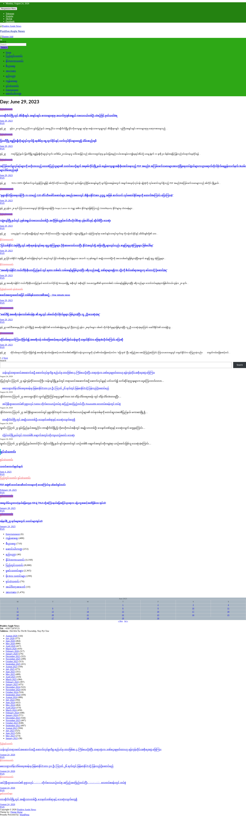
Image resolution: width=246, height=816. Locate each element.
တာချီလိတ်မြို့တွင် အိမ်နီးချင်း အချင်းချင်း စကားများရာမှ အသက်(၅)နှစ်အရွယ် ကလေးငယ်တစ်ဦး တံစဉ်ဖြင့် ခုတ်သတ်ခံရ (58, 115)
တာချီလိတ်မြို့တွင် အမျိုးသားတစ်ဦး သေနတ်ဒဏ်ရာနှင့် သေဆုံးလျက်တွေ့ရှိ (38, 419)
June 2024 (10, 702)
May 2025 (10, 674)
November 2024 (13, 689)
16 (158, 612)
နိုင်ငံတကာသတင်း (14, 61)
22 (123, 615)
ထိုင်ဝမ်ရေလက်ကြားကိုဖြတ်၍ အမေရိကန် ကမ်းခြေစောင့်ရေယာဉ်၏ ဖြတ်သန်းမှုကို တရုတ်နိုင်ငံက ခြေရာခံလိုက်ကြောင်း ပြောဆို (61, 339)
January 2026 (12, 654)
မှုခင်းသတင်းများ (14, 570)
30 (158, 618)
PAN (2, 123)
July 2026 (10, 638)
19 (18, 615)
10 (193, 608)
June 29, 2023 (6, 121)
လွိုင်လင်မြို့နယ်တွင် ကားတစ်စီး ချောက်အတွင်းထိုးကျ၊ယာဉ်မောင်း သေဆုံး (38, 435)
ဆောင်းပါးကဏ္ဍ (13, 93)
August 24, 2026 (7, 754)
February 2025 (12, 682)
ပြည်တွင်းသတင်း (14, 56)
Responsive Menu (8, 9)
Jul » (126, 621)
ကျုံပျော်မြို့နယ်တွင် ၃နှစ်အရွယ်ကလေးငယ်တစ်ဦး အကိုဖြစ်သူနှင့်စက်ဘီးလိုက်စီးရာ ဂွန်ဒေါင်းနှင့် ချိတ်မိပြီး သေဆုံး (55, 220)
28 (88, 618)
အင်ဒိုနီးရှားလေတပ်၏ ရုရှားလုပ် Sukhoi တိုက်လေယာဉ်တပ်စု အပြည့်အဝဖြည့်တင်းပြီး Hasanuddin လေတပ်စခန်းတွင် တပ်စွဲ (61, 404)
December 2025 (13, 656)
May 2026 (10, 643)
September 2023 (13, 725)
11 (228, 608)
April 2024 (11, 707)
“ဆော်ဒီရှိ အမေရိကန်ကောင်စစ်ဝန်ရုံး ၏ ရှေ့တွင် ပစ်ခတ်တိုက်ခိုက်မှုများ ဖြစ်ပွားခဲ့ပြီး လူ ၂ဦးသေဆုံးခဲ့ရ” (50, 314)
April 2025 (11, 677)
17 (193, 612)
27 (53, 618)
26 (18, 618)
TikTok (9, 19)
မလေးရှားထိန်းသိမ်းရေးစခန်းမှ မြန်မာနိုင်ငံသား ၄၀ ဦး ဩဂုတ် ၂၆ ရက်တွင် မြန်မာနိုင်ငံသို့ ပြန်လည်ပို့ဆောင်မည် (55, 388)
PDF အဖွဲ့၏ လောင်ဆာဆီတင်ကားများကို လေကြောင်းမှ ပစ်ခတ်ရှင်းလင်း (33, 485)
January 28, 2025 (8, 508)
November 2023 (13, 720)
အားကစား (11, 71)
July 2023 (10, 730)
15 (123, 612)
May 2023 (10, 736)
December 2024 (13, 687)
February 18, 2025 (8, 490)
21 (88, 615)
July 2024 (10, 700)
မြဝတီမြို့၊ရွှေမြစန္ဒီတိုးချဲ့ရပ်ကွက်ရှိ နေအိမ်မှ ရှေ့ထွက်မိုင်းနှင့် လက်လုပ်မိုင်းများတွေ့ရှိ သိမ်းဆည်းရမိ (48, 141)
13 (53, 612)
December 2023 (13, 718)
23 (158, 615)
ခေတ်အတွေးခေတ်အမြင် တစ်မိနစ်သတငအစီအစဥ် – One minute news (35, 295)
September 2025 (13, 664)
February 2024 (12, 712)
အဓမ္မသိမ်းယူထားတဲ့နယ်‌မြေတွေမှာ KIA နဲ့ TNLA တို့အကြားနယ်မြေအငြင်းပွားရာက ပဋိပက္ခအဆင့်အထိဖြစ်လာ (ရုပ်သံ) (53, 503)
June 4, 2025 (6, 472)
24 (193, 615)
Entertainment (12, 90)
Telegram (10, 13)
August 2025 (11, 666)
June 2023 (10, 733)
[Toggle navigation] (1, 39)
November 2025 (13, 659)
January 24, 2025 (8, 526)
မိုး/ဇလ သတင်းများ (16, 576)
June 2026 (10, 641)
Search (3, 41)
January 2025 (12, 684)
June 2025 (10, 671)
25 (228, 615)
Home (8, 52)
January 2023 (12, 738)
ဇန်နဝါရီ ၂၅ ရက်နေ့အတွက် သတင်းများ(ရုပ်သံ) (21, 521)
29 (123, 618)
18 (228, 612)
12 (18, 612)
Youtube (9, 16)
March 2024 (11, 710)
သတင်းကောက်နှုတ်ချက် (11, 466)
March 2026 (11, 648)
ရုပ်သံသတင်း (12, 86)
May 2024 (10, 705)
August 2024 (11, 697)
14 (88, 612)
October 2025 (12, 661)
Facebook (10, 21)
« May (120, 621)
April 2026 (11, 646)
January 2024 (12, 715)
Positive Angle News (12, 31)
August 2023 (11, 728)
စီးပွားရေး (10, 66)
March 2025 (11, 679)
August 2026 (11, 636)
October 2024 (12, 692)
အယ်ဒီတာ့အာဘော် (15, 586)
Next (5, 358)
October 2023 (12, 723)
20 (53, 615)
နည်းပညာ (11, 76)
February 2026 (12, 651)
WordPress (24, 814)
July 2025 (10, 669)
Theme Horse (16, 812)
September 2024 (13, 695)
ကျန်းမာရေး (11, 81)
